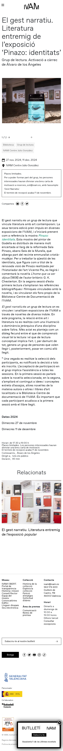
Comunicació (29, 610)
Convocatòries (9, 600)
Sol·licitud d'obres (28, 599)
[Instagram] (39, 655)
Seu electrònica (10, 607)
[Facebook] (22, 204)
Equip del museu (7, 597)
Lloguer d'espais (10, 605)
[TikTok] (44, 655)
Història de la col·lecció (30, 585)
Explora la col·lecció (28, 589)
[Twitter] (27, 204)
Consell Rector (9, 593)
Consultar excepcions (50, 622)
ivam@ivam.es (51, 584)
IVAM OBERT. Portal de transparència (9, 586)
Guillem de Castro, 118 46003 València (52, 593)
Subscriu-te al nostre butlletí (20, 641)
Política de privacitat (10, 744)
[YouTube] (34, 655)
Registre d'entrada (9, 740)
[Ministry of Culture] (31, 694)
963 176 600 (51, 587)
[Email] (17, 204)
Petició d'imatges (28, 594)
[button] (31, 137)
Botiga (10, 654)
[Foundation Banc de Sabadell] (7, 705)
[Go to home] (16, 677)
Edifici (5, 603)
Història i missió (10, 590)
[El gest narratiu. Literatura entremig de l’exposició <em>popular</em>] (31, 501)
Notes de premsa (27, 614)
